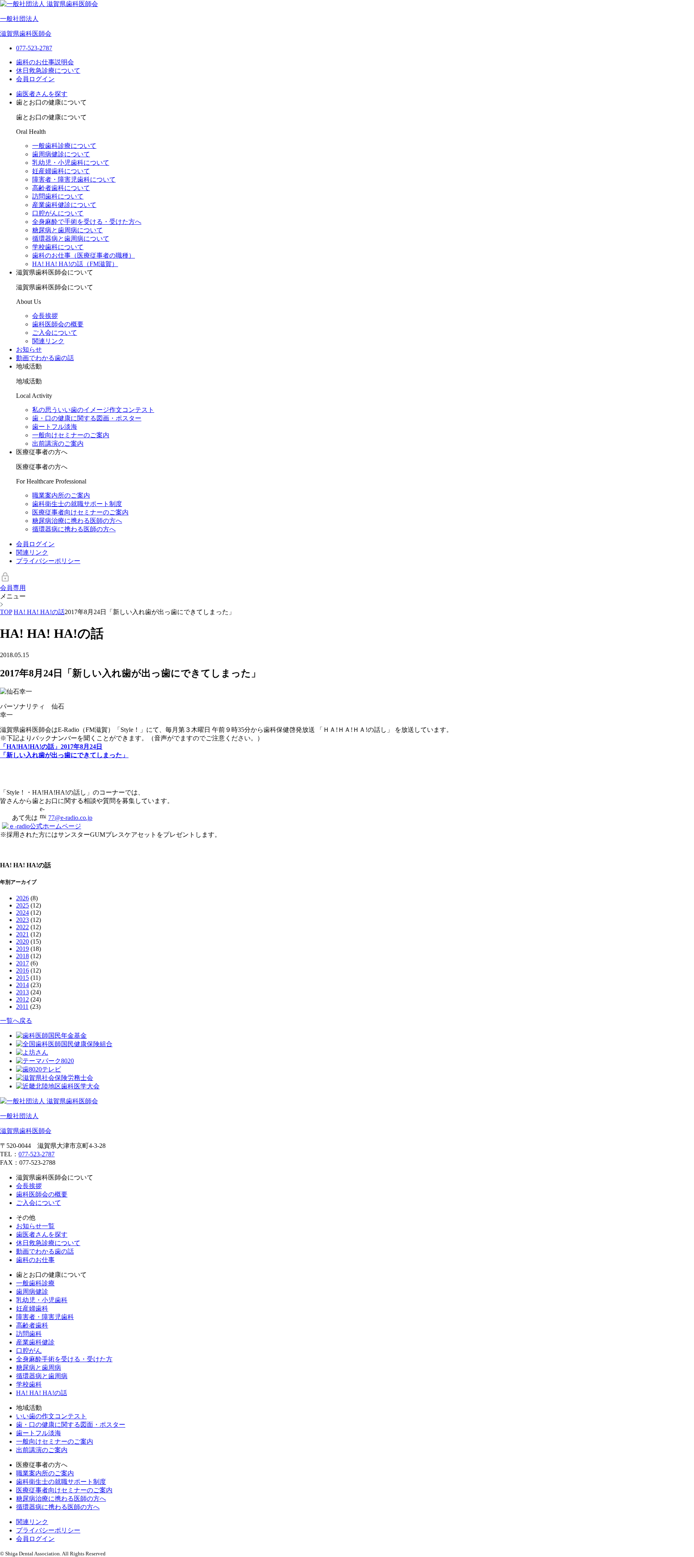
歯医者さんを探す (41, 93)
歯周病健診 (32, 1291)
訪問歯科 (29, 1333)
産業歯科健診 (35, 1342)
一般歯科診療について (64, 145)
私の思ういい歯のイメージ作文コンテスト (93, 409)
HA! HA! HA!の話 (41, 1392)
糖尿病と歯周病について (67, 230)
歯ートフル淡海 (54, 426)
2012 (22, 999)
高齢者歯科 (32, 1325)
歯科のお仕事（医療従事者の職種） (83, 255)
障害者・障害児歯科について (74, 179)
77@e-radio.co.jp (70, 817)
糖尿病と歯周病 (38, 1367)
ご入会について (54, 332)
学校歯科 (29, 1384)
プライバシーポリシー (48, 560)
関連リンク (48, 341)
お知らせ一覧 (35, 1226)
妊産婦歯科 (32, 1308)
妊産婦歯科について (61, 171)
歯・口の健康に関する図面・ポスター (70, 1424)
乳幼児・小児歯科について (70, 162)
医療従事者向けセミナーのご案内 (80, 512)
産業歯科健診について (64, 204)
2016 (22, 970)
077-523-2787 (36, 1154)
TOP (6, 611)
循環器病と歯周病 (41, 1376)
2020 (22, 941)
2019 (22, 948)
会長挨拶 (45, 315)
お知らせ (29, 349)
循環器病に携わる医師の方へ (74, 529)
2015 (22, 977)
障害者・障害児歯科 (45, 1316)
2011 (22, 1006)
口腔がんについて (58, 213)
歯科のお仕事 (35, 1259)
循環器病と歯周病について (70, 238)
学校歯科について (58, 247)
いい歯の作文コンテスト (51, 1416)
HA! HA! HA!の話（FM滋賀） (75, 263)
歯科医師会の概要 (58, 324)
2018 (22, 956)
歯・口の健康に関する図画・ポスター (86, 418)
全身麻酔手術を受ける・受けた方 (64, 1359)
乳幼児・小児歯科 (41, 1300)
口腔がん (29, 1350)
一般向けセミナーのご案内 (70, 435)
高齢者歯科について (61, 187)
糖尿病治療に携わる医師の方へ (77, 520)
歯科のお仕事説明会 (45, 62)
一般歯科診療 (35, 1283)
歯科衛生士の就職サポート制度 (77, 503)
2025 (22, 905)
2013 (22, 992)
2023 (22, 919)
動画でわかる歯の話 (45, 357)
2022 (22, 927)
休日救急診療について (48, 70)
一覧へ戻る (16, 1020)
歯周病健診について (61, 154)
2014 (22, 984)
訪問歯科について (58, 196)
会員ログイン (35, 79)
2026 (22, 898)
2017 (22, 963)
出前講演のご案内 (58, 443)
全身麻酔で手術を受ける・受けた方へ (86, 221)
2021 (22, 934)
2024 (22, 912)
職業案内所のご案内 (61, 495)
